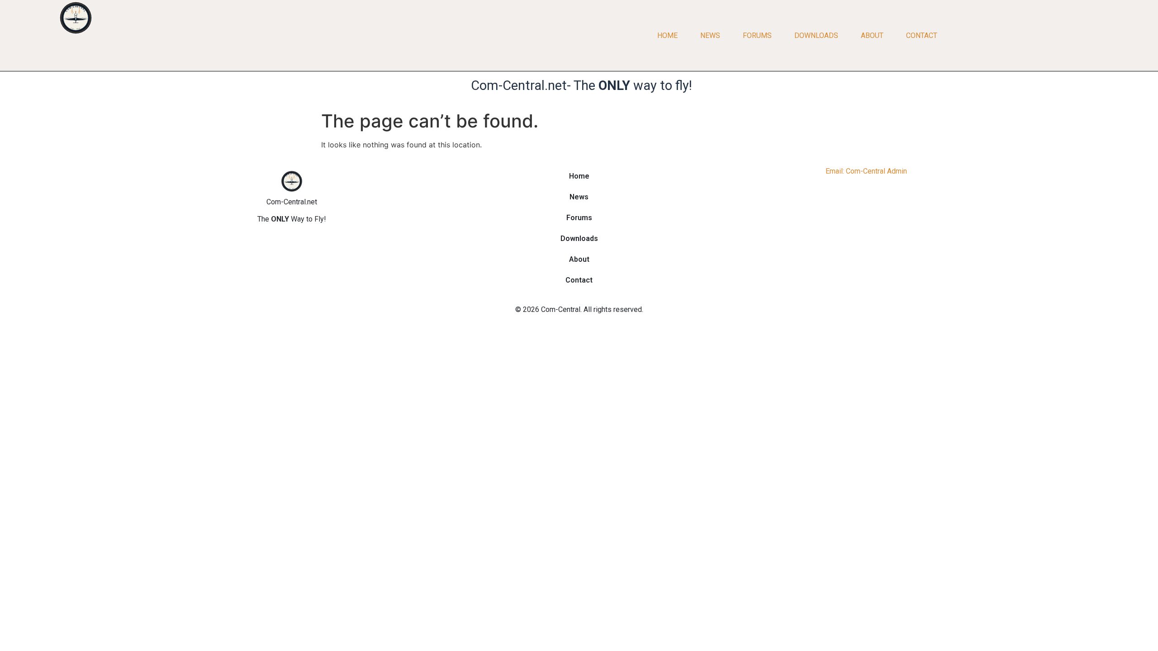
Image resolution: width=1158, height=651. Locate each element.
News (710, 35)
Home (667, 35)
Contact (921, 35)
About (872, 35)
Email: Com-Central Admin (866, 171)
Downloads (816, 35)
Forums (757, 35)
